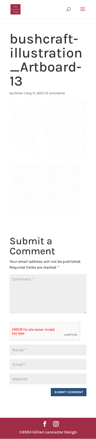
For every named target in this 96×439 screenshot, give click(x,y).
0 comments (55, 93)
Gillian (19, 93)
